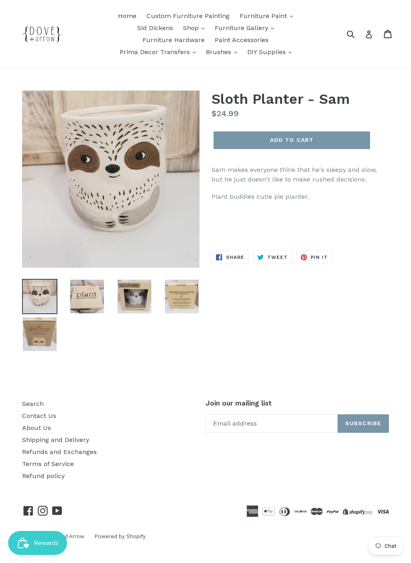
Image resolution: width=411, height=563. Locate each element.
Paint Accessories (242, 40)
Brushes (219, 52)
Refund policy (43, 476)
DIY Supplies (267, 52)
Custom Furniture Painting (188, 16)
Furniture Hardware (173, 40)
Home (127, 16)
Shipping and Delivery (55, 440)
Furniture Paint (264, 16)
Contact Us (39, 416)
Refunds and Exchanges (59, 452)
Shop (192, 28)
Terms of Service (48, 464)
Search (33, 404)
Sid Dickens (155, 28)
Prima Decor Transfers (156, 52)
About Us (36, 428)
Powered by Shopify (120, 536)
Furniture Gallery (242, 28)
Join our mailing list (239, 403)
